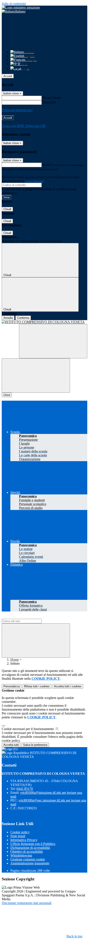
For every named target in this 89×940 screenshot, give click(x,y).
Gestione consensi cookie (27, 859)
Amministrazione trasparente (29, 863)
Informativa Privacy (23, 840)
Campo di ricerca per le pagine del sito (28, 617)
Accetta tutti (67, 686)
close (6, 395)
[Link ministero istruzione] (21, 7)
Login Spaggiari (34, 181)
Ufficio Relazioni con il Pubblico (32, 844)
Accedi (7, 76)
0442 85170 (24, 789)
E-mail (47, 165)
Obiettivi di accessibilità (26, 851)
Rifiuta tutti (37, 686)
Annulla (8, 317)
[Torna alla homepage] (44, 322)
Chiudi (7, 209)
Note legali (17, 836)
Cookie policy (20, 832)
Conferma (23, 317)
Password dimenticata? (17, 110)
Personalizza (11, 686)
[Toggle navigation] (36, 375)
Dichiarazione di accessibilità (30, 847)
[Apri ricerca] (53, 341)
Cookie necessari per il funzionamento (28, 729)
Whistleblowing (21, 855)
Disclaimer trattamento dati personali (26, 903)
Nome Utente (52, 98)
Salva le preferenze (35, 744)
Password (49, 102)
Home (14, 659)
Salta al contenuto (14, 3)
